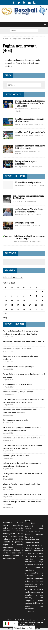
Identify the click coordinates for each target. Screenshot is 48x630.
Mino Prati (36, 226)
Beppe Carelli (31, 201)
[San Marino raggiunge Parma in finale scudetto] (8, 122)
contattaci (29, 559)
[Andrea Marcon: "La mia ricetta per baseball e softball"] (8, 212)
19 (18, 305)
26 (18, 309)
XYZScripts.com (35, 628)
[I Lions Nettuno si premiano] (8, 185)
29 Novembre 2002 (23, 185)
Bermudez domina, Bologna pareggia (19, 391)
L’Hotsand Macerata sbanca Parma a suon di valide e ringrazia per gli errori (22, 447)
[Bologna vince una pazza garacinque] (8, 164)
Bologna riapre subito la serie (15, 420)
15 (36, 300)
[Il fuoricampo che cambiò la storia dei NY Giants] (7, 199)
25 (12, 309)
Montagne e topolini (24, 222)
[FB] (13, 2)
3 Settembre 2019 (22, 241)
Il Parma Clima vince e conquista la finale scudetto (30, 146)
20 (24, 305)
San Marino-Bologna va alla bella (30, 132)
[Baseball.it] (24, 14)
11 (12, 300)
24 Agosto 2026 (22, 135)
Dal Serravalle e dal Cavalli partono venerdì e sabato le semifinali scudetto (22, 464)
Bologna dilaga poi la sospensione (17, 384)
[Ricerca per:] (24, 30)
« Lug (5, 317)
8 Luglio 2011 (19, 201)
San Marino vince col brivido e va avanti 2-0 (21, 437)
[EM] (29, 2)
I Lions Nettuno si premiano (28, 182)
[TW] (19, 2)
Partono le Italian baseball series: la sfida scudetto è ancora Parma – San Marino (30, 103)
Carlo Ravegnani (37, 124)
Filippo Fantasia (35, 215)
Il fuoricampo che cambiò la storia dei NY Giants (28, 197)
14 (30, 300)
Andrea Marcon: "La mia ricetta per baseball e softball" (29, 210)
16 (42, 300)
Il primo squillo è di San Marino (16, 455)
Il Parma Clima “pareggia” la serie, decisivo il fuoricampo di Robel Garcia (22, 429)
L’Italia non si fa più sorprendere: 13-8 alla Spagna (29, 237)
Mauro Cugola (39, 185)
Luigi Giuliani (36, 241)
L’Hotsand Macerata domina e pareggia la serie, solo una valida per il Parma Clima (23, 401)
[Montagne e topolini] (8, 226)
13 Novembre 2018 (23, 226)
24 (6, 309)
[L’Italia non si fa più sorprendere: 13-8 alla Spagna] (7, 236)
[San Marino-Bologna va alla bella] (8, 135)
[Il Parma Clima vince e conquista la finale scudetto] (8, 149)
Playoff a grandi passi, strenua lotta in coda (22, 494)
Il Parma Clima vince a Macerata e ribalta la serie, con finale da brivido (22, 411)
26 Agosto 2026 (22, 109)
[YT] (24, 2)
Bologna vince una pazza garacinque (26, 162)
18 (12, 305)
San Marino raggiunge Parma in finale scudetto (29, 120)
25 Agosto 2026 (22, 124)
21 (30, 305)
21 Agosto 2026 (22, 167)
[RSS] (34, 2)
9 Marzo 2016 (21, 215)
